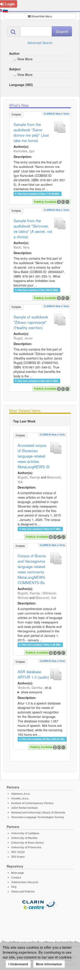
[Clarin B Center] (40, 904)
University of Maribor (24, 838)
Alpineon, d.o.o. (20, 793)
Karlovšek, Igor (24, 151)
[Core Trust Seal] (40, 922)
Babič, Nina (22, 247)
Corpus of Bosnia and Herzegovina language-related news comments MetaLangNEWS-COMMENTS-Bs (32, 569)
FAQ (13, 886)
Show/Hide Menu (41, 16)
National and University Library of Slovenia (38, 812)
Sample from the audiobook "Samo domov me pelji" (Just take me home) (31, 132)
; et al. (35, 689)
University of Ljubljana (25, 833)
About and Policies (23, 891)
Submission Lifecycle (24, 882)
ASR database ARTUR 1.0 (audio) (33, 674)
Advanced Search (40, 42)
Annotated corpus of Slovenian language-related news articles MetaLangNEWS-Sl (34, 456)
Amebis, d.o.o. (20, 798)
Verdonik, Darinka (30, 687)
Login (10, 3)
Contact (16, 877)
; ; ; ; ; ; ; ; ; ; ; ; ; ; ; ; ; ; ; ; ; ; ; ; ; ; (40, 689)
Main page (17, 872)
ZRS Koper (18, 856)
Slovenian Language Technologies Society (37, 817)
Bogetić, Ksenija (29, 477)
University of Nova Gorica (27, 842)
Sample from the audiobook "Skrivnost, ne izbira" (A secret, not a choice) (33, 228)
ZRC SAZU (18, 852)
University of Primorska (26, 847)
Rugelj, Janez (23, 338)
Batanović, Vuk (46, 597)
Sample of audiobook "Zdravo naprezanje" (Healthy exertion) (31, 322)
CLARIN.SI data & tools (56, 113)
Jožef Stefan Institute (24, 807)
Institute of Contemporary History (32, 803)
